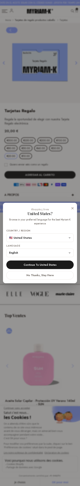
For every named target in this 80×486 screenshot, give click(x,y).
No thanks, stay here (40, 275)
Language (13, 245)
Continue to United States (40, 265)
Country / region (18, 230)
